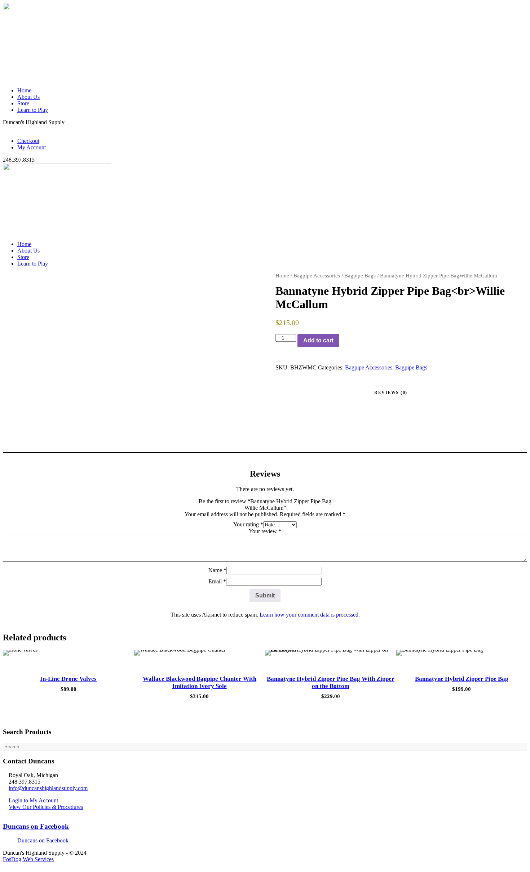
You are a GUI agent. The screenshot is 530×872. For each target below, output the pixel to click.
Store (23, 103)
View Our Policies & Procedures (46, 807)
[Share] (506, 8)
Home (24, 90)
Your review (265, 531)
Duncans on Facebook (36, 826)
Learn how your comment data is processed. (310, 615)
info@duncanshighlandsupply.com (48, 788)
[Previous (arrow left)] (12, 436)
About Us (28, 97)
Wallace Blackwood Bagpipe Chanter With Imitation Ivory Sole (199, 682)
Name (217, 570)
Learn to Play (32, 110)
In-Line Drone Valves (68, 678)
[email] (5, 129)
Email (217, 581)
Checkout (28, 141)
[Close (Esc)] (522, 8)
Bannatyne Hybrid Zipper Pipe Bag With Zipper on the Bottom (330, 682)
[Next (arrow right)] (517, 436)
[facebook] (9, 129)
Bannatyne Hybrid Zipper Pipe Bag (461, 678)
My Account (31, 147)
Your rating (248, 524)
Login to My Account (33, 800)
